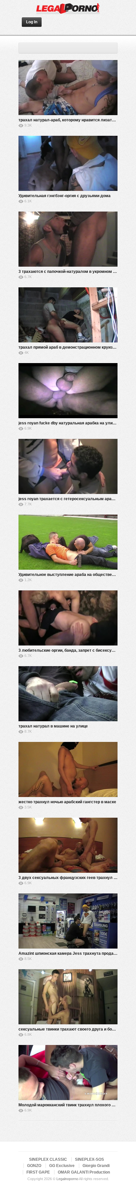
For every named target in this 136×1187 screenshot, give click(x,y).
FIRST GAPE (38, 1172)
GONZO (34, 1165)
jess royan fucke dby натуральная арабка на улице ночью (74, 423)
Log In (31, 22)
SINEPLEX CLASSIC (48, 1159)
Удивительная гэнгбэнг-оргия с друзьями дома (64, 196)
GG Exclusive (62, 1165)
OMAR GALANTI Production (84, 1172)
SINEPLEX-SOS (89, 1159)
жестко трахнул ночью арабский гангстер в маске (67, 802)
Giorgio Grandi (96, 1165)
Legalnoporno (67, 1179)
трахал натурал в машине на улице (53, 726)
